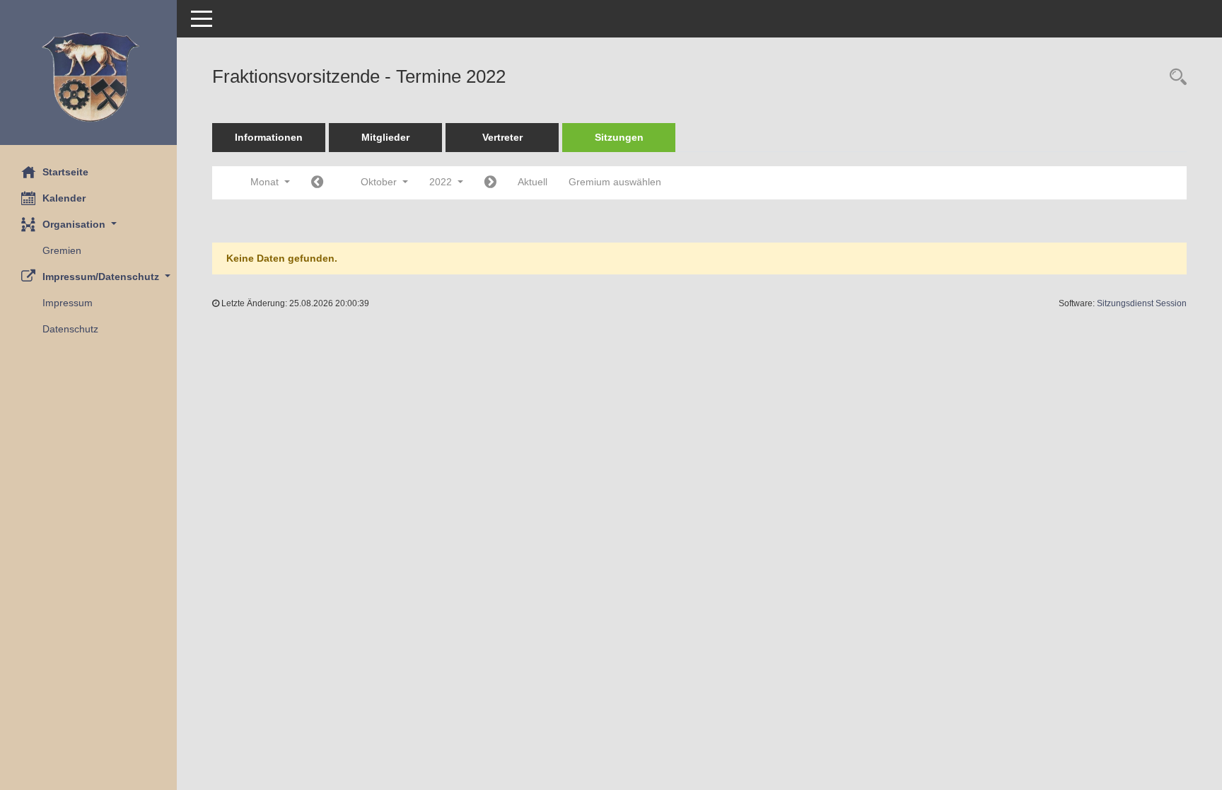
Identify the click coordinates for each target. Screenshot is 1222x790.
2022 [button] (442, 181)
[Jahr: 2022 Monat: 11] (490, 183)
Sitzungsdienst (1142, 303)
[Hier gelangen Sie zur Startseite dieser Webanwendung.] (88, 78)
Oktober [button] (380, 181)
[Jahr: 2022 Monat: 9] (317, 183)
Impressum (67, 302)
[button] (88, 224)
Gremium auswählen (615, 181)
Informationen (269, 137)
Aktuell (532, 181)
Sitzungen (619, 137)
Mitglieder (385, 137)
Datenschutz (70, 329)
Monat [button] (265, 181)
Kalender (64, 198)
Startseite (65, 172)
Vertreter (502, 137)
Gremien (61, 250)
